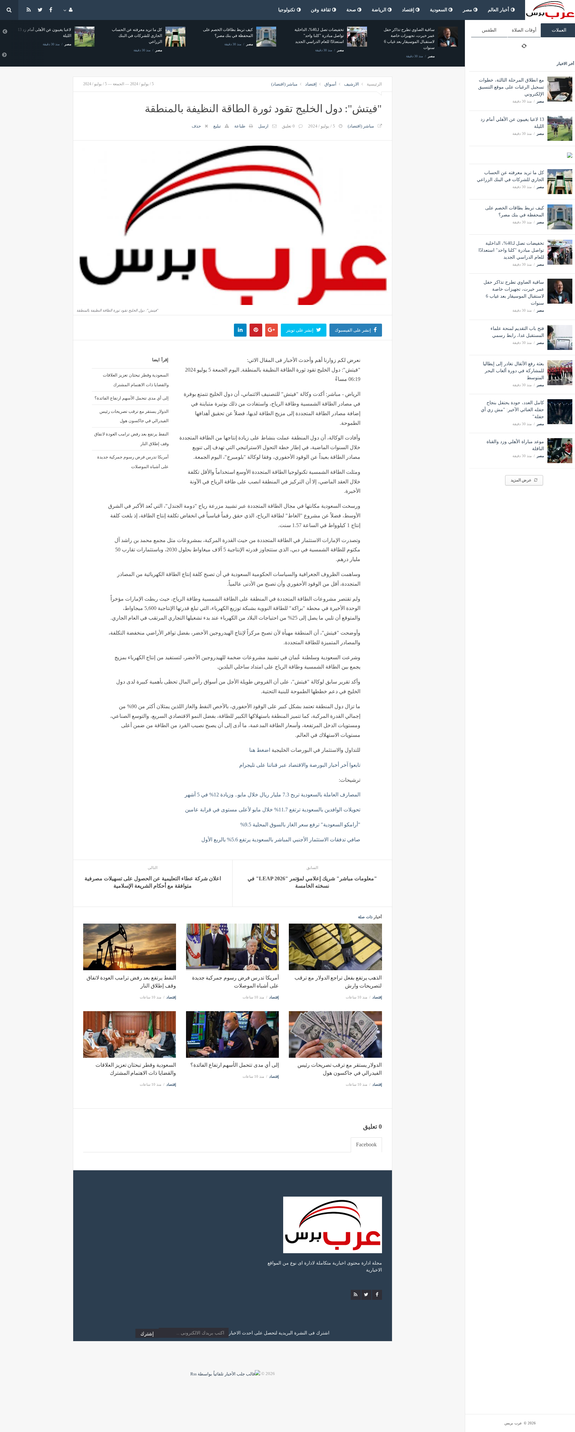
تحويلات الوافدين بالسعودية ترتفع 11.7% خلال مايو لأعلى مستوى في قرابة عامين (272, 809)
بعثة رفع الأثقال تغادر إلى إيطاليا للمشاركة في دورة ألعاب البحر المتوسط (513, 370)
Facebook (366, 1144)
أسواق (330, 84)
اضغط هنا (259, 750)
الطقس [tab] (489, 30)
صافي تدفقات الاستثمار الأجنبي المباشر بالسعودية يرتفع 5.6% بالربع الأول (280, 839)
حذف (196, 126)
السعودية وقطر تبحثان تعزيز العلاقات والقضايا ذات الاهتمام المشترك (135, 380)
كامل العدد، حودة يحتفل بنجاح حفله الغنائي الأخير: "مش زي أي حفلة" (512, 409)
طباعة (239, 126)
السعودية (439, 9)
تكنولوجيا (287, 9)
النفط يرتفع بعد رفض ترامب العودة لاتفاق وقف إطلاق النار (131, 438)
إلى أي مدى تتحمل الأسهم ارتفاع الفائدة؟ (131, 398)
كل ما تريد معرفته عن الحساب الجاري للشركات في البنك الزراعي (137, 35)
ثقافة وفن (321, 9)
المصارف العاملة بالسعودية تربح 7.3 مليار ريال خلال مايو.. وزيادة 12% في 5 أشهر (272, 794)
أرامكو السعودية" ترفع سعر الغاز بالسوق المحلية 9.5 (300, 824)
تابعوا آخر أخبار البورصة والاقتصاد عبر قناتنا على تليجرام (299, 765)
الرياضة (380, 9)
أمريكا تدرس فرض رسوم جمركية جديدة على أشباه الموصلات (132, 461)
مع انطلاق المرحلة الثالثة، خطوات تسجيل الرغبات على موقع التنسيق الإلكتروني (511, 87)
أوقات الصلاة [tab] (524, 30)
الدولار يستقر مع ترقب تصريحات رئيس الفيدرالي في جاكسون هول (133, 416)
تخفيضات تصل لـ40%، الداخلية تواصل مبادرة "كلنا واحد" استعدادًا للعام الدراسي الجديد (511, 250)
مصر (468, 9)
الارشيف (351, 84)
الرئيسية (374, 84)
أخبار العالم (499, 9)
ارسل (263, 126)
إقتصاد (409, 9)
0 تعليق (288, 126)
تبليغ (217, 126)
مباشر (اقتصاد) (284, 84)
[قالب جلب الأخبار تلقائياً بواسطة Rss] (225, 1373)
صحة (352, 9)
